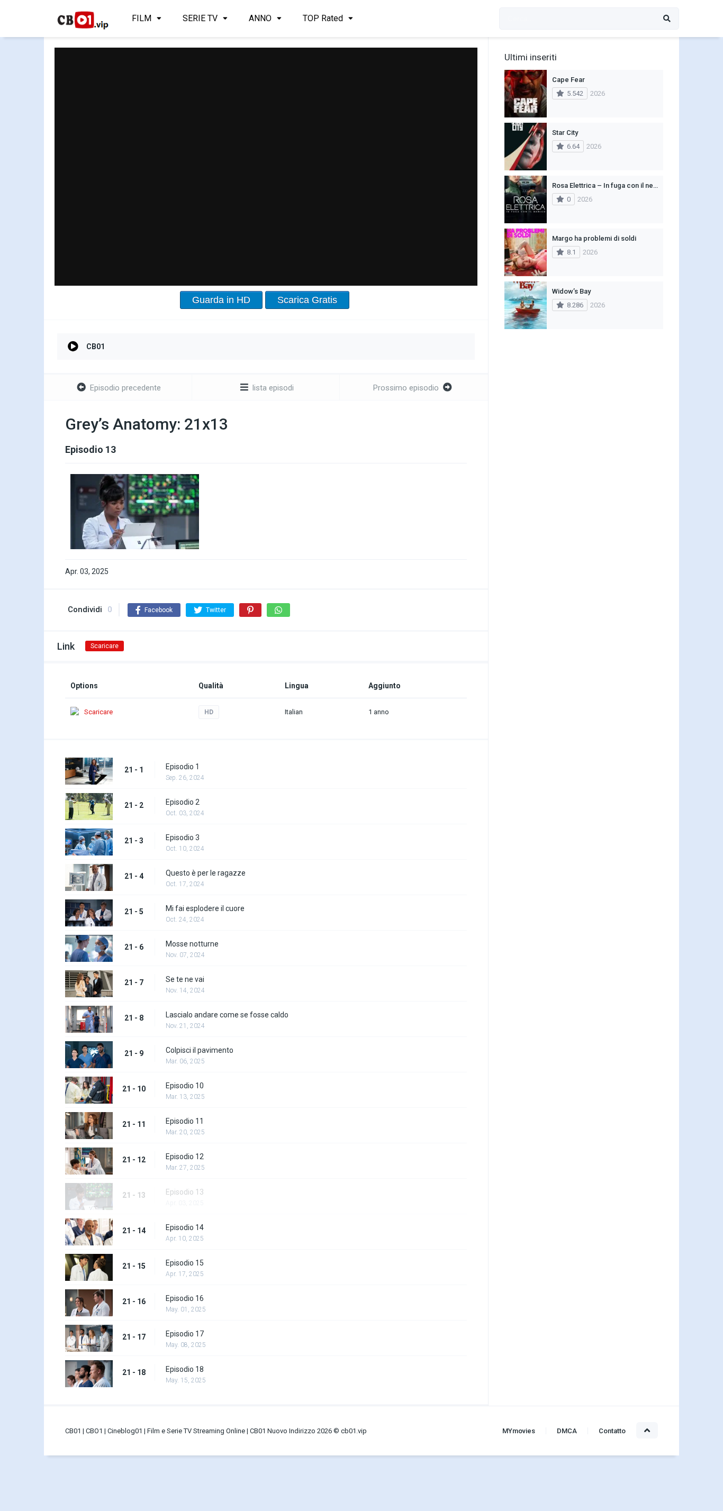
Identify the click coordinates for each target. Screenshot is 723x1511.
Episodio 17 (185, 1334)
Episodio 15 (185, 1263)
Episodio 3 (183, 837)
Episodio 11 (185, 1121)
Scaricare (105, 646)
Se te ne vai (185, 979)
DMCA (567, 1431)
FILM (141, 18)
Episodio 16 (185, 1298)
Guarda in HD (221, 300)
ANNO (260, 18)
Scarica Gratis (307, 300)
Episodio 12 (185, 1156)
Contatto (612, 1431)
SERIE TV (200, 18)
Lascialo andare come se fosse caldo (227, 1015)
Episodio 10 (185, 1085)
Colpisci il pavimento (199, 1050)
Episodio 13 (185, 1192)
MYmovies (518, 1431)
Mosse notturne (192, 944)
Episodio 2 (183, 802)
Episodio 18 (185, 1369)
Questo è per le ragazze (206, 873)
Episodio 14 (185, 1227)
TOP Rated (323, 18)
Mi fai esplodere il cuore (205, 908)
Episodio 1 (183, 766)
